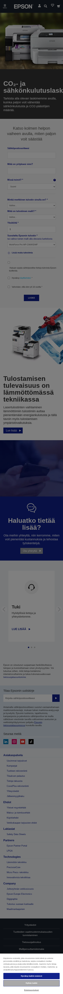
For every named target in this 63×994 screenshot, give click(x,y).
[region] (31, 973)
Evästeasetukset (31, 990)
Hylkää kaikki (31, 983)
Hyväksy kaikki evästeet (31, 976)
